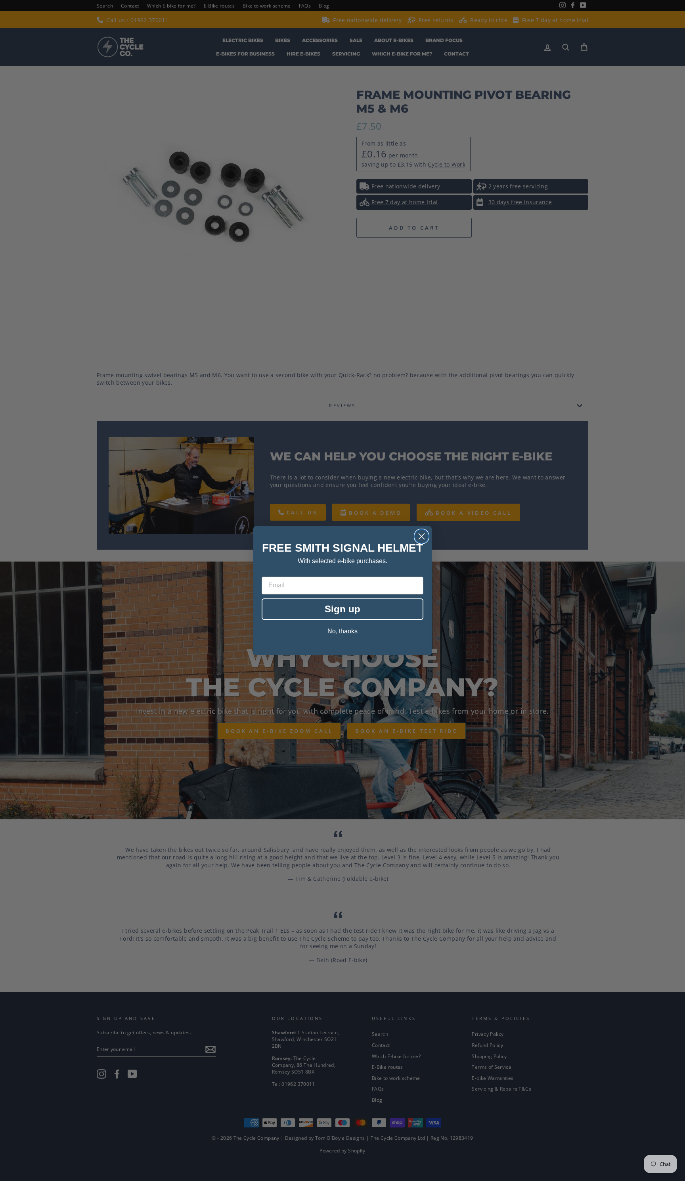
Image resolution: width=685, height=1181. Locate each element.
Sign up (342, 609)
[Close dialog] (422, 536)
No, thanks (342, 631)
